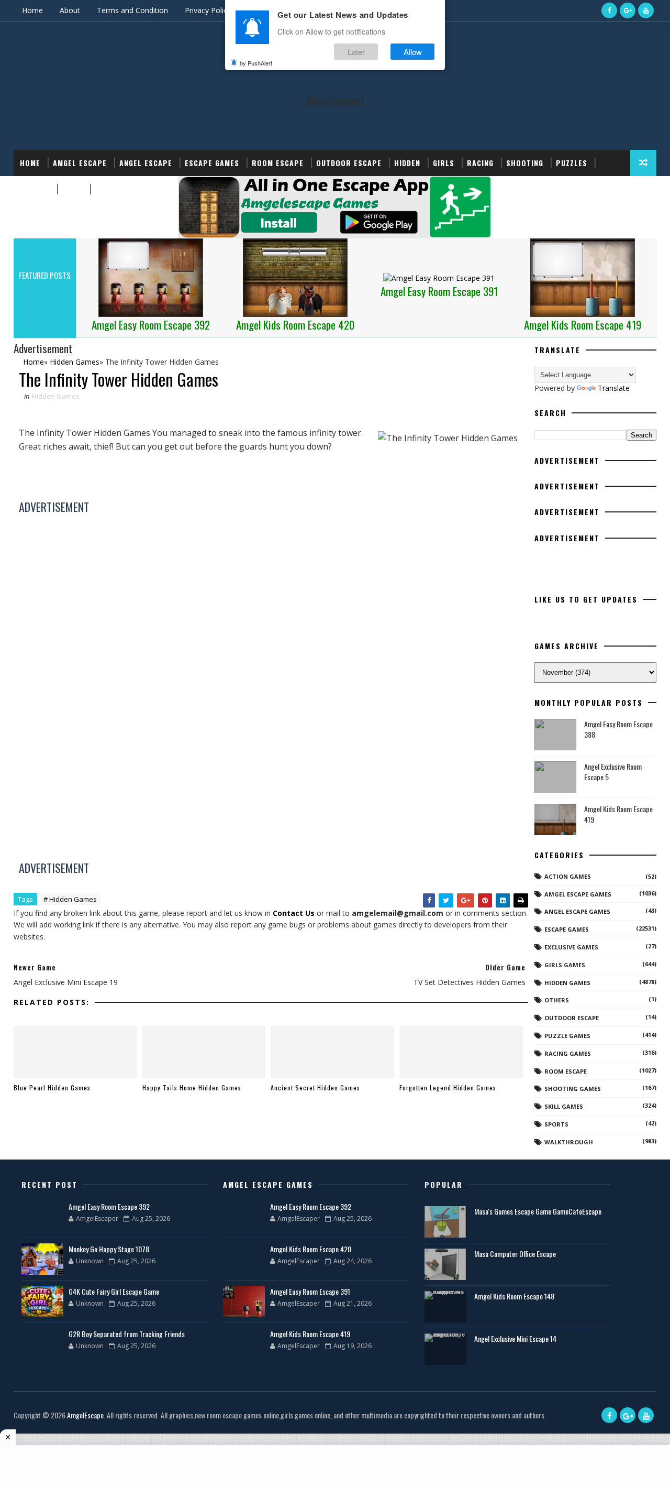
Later (356, 51)
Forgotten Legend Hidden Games (447, 1087)
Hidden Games (56, 396)
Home (32, 10)
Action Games (567, 876)
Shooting (524, 162)
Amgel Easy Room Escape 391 (310, 1291)
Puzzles (571, 162)
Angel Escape (145, 162)
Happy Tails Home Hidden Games (191, 1087)
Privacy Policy (208, 10)
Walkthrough (568, 1142)
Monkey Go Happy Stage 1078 (109, 1248)
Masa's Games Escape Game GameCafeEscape (537, 1211)
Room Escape (278, 162)
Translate (614, 388)
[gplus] (627, 10)
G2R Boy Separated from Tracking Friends (127, 1333)
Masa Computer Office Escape (515, 1253)
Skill (72, 188)
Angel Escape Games (577, 911)
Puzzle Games (567, 1036)
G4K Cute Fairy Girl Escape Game (114, 1291)
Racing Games (567, 1053)
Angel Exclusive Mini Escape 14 (515, 1338)
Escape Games (212, 162)
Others (556, 1000)
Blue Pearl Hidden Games (52, 1087)
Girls (443, 162)
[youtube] (646, 10)
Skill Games (563, 1106)
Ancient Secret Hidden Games (315, 1087)
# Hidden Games (70, 899)
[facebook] (609, 10)
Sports (35, 188)
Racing (480, 162)
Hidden (407, 162)
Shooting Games (572, 1088)
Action (108, 188)
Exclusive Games (571, 947)
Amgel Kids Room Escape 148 (514, 1296)
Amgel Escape (80, 162)
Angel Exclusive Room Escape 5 (613, 771)
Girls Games (564, 965)
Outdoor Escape (349, 162)
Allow (413, 51)
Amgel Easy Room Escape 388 (618, 729)
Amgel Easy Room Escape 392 (109, 1206)
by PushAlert (256, 63)
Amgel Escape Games (577, 894)
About (70, 10)
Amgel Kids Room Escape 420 (310, 1248)
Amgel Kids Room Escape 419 (618, 814)
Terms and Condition (132, 10)
